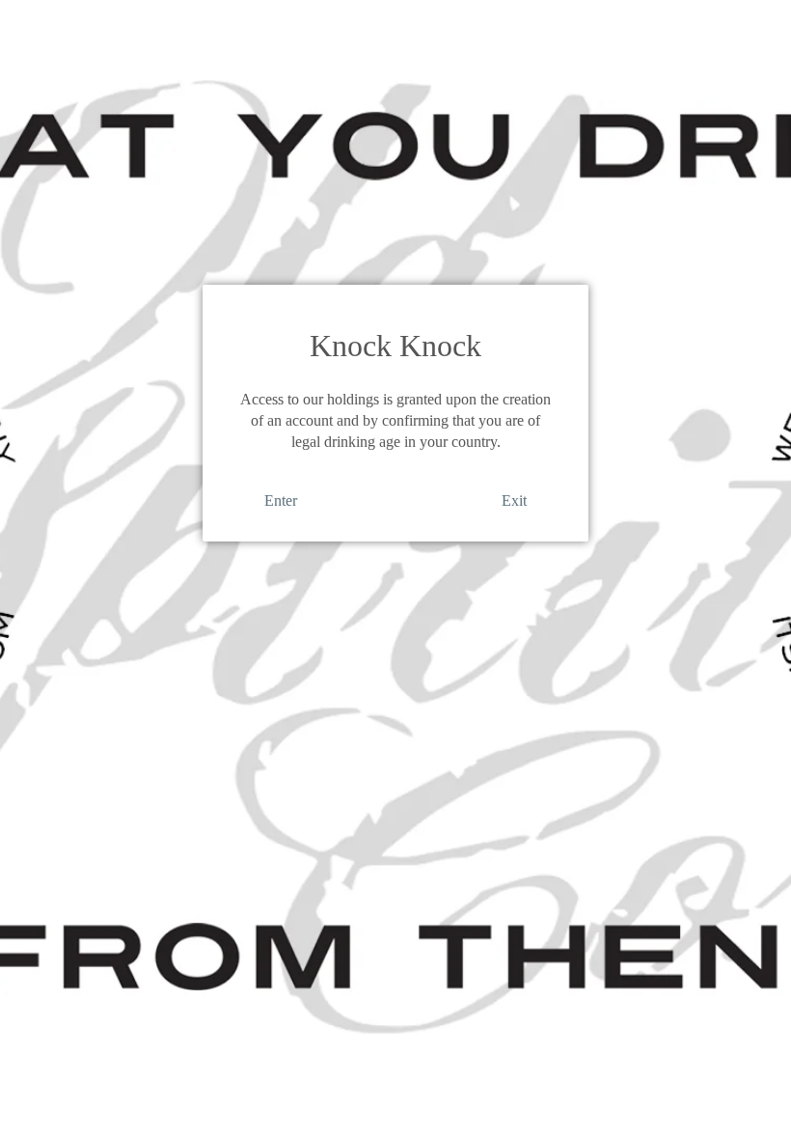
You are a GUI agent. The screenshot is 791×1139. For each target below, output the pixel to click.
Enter (280, 500)
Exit (514, 500)
